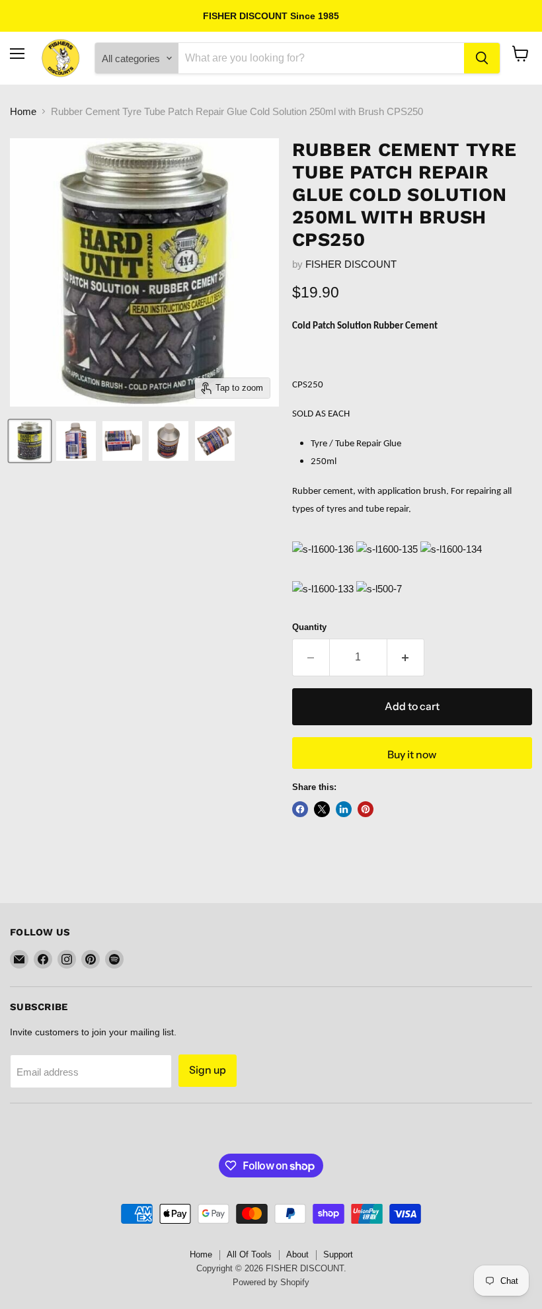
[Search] (482, 58)
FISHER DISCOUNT (351, 264)
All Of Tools (249, 1254)
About (297, 1254)
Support (338, 1254)
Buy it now (411, 754)
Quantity (309, 627)
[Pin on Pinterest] (365, 809)
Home (23, 111)
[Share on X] (322, 809)
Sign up (207, 1070)
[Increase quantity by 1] (405, 657)
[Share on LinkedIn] (344, 809)
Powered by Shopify (271, 1282)
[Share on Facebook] (300, 809)
